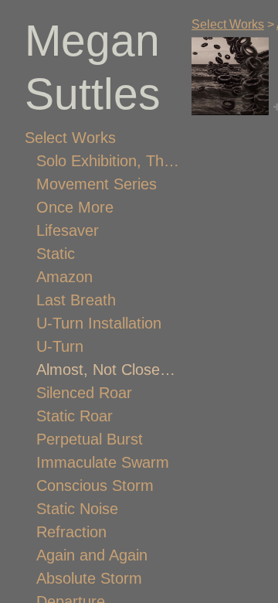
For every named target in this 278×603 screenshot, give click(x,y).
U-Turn (59, 346)
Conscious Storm (95, 485)
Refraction (71, 531)
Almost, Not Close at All (107, 369)
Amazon (64, 276)
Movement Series (96, 183)
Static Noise (77, 508)
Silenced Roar (84, 392)
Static (55, 253)
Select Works (70, 137)
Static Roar (74, 415)
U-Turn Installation (98, 323)
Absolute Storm (89, 578)
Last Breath (76, 299)
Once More (75, 207)
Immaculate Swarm (102, 462)
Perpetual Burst (89, 439)
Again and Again (91, 555)
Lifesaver (67, 230)
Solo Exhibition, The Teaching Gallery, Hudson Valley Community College (107, 160)
